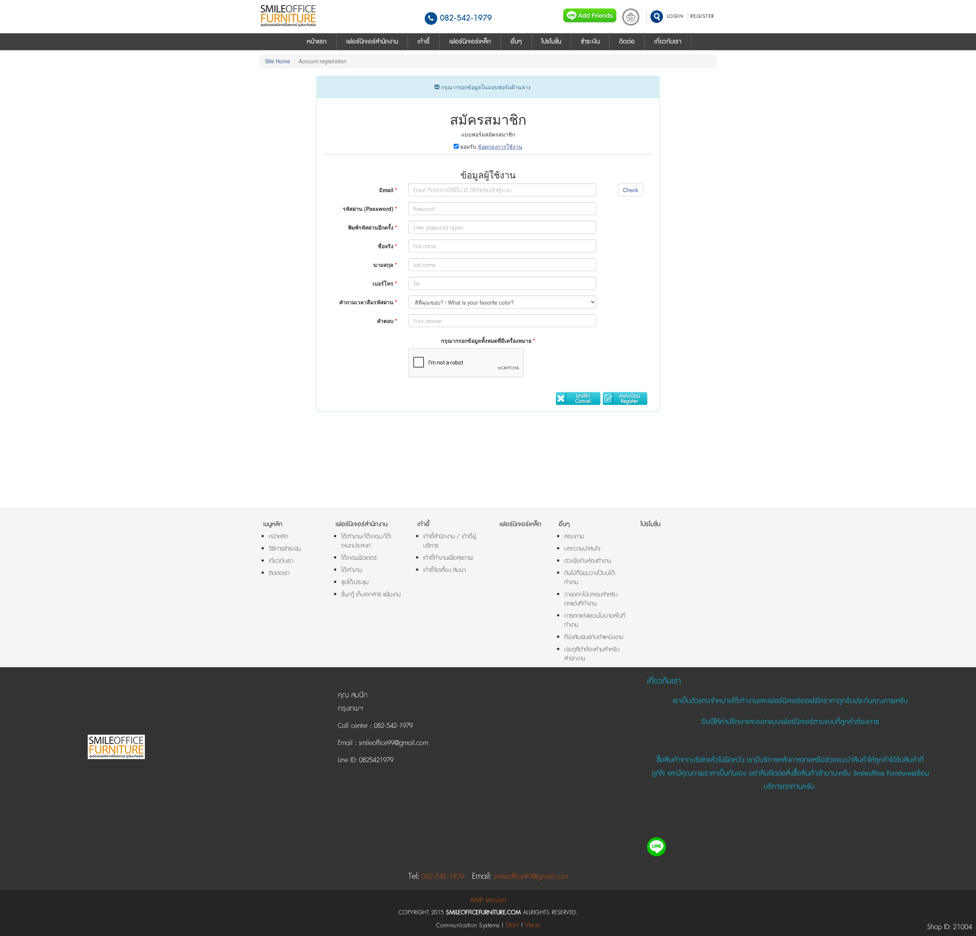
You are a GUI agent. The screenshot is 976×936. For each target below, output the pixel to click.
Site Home (277, 61)
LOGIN (675, 16)
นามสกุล (385, 264)
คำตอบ (387, 320)
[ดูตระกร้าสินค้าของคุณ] (630, 18)
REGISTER (702, 16)
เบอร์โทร (384, 283)
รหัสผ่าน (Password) (370, 208)
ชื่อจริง (387, 246)
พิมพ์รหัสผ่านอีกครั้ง (372, 227)
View (532, 925)
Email (388, 190)
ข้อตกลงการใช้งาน (500, 146)
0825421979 (375, 760)
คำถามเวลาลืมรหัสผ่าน (368, 302)
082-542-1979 (466, 18)
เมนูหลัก (273, 524)
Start (512, 925)
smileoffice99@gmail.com (392, 743)
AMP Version (488, 900)
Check (630, 190)
